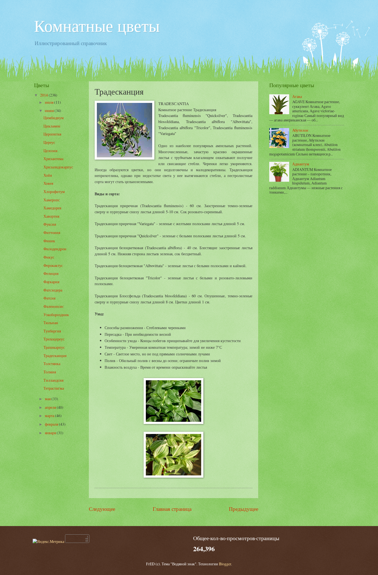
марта (50, 415)
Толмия (49, 371)
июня (50, 110)
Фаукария (51, 281)
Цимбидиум (53, 117)
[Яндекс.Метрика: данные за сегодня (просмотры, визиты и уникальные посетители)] (48, 541)
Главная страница (172, 508)
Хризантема (53, 158)
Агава (297, 96)
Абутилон (300, 130)
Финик (49, 240)
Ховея (48, 183)
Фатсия (49, 298)
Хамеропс (51, 199)
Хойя (47, 175)
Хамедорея (52, 207)
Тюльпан (50, 322)
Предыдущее (243, 508)
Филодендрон (54, 248)
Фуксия (49, 224)
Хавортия (51, 216)
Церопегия (52, 134)
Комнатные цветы (97, 25)
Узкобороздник (56, 314)
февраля (52, 424)
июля (49, 102)
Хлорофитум (54, 191)
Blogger (225, 563)
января (51, 432)
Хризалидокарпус (58, 167)
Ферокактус (53, 265)
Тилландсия (53, 380)
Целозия (50, 150)
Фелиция (50, 273)
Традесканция (54, 355)
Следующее (102, 508)
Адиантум (300, 163)
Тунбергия (52, 331)
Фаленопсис (53, 306)
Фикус (48, 257)
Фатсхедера (52, 290)
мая (48, 398)
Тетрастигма (53, 388)
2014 (44, 95)
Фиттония (51, 232)
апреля (51, 407)
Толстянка (51, 363)
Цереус (49, 142)
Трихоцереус (53, 339)
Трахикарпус (54, 347)
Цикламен (51, 126)
